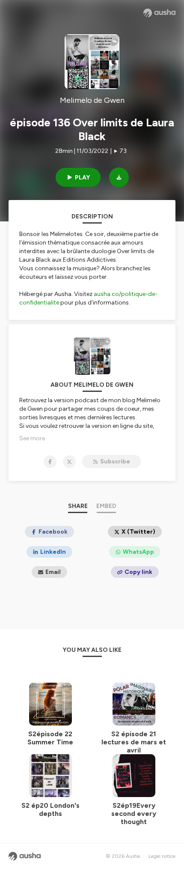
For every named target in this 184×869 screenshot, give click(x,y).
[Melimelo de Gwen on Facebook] (50, 461)
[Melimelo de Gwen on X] (69, 461)
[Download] (119, 177)
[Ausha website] (159, 13)
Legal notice (161, 856)
